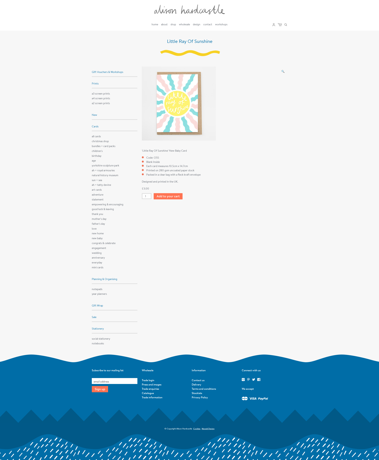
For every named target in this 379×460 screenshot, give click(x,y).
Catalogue (148, 393)
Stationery (98, 328)
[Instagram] (243, 379)
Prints (95, 83)
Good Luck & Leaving (103, 209)
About (164, 24)
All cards (96, 136)
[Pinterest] (248, 379)
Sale (94, 317)
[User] (273, 24)
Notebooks (98, 343)
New (94, 115)
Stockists (197, 393)
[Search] (285, 24)
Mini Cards (97, 267)
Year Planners (99, 294)
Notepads (97, 289)
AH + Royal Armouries (103, 170)
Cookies (196, 428)
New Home (98, 233)
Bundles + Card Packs (103, 146)
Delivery (196, 384)
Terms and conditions (204, 388)
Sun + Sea (97, 180)
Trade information (152, 397)
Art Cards (97, 189)
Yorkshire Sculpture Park (105, 165)
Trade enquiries (150, 388)
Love (94, 228)
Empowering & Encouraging (107, 204)
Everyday (97, 262)
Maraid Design (208, 428)
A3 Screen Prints (101, 93)
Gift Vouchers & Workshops (107, 72)
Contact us (198, 380)
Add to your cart (168, 196)
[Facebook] (258, 379)
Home (155, 24)
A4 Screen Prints (101, 98)
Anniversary (98, 257)
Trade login (148, 380)
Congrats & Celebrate (103, 243)
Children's (97, 151)
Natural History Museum (105, 175)
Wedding (97, 253)
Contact (207, 24)
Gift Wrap (97, 305)
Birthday (96, 156)
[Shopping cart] (280, 24)
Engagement (99, 248)
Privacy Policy (200, 397)
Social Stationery (101, 338)
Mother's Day (99, 219)
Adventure (97, 194)
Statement (97, 199)
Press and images (151, 384)
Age (94, 160)
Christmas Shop (100, 141)
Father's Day (98, 223)
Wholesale (184, 24)
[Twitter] (253, 379)
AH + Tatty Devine (101, 185)
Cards (95, 126)
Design (196, 24)
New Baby (97, 238)
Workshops (221, 24)
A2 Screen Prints (101, 103)
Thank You (97, 214)
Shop (173, 24)
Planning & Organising (104, 279)
